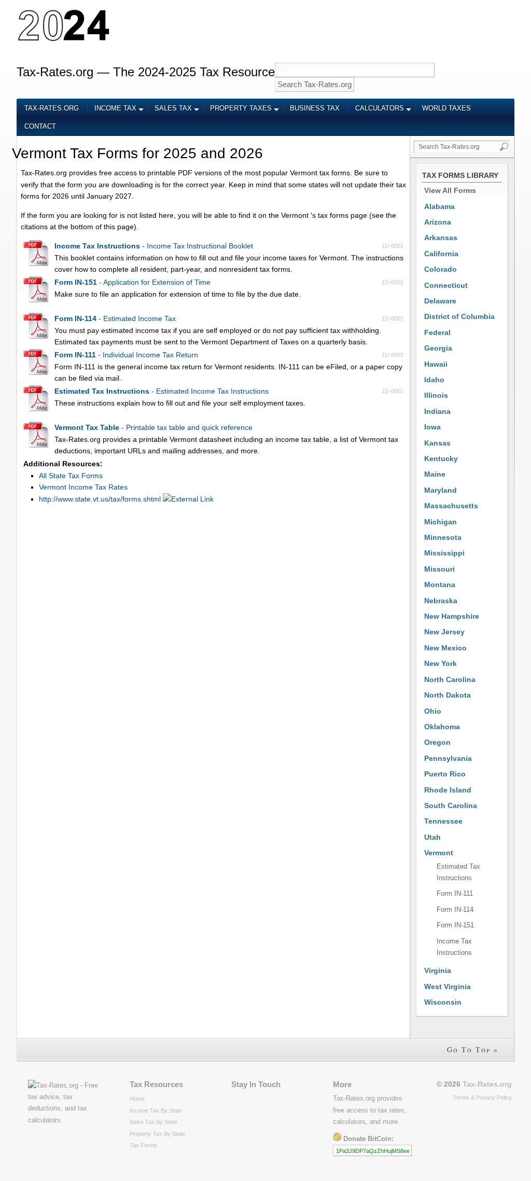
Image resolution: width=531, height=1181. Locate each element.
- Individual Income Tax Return (126, 355)
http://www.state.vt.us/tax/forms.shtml (101, 499)
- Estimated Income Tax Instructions (161, 391)
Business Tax (315, 108)
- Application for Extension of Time (132, 282)
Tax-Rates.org (51, 108)
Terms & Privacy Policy (482, 1097)
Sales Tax (173, 108)
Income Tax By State (156, 1110)
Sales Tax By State (153, 1122)
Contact (40, 126)
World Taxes (446, 108)
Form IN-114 (455, 909)
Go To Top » (472, 1049)
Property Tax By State (157, 1134)
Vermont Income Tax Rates (83, 487)
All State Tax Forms (71, 475)
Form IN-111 (455, 893)
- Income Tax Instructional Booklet (153, 246)
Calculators (379, 108)
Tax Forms (143, 1145)
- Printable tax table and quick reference (153, 427)
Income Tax (115, 108)
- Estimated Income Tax (115, 318)
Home (137, 1098)
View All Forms (450, 190)
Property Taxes (241, 108)
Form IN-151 (455, 925)
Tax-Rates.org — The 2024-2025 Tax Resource (146, 72)
